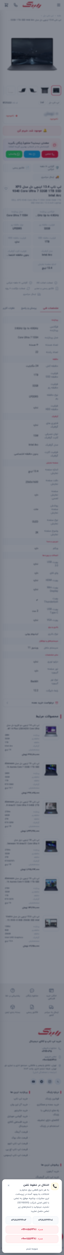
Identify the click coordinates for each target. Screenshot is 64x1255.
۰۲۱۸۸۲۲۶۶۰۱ (45, 1220)
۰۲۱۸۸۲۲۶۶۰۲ (18, 1220)
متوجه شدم (32, 1249)
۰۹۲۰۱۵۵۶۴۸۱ (32, 1229)
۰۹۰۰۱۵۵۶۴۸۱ (32, 1239)
